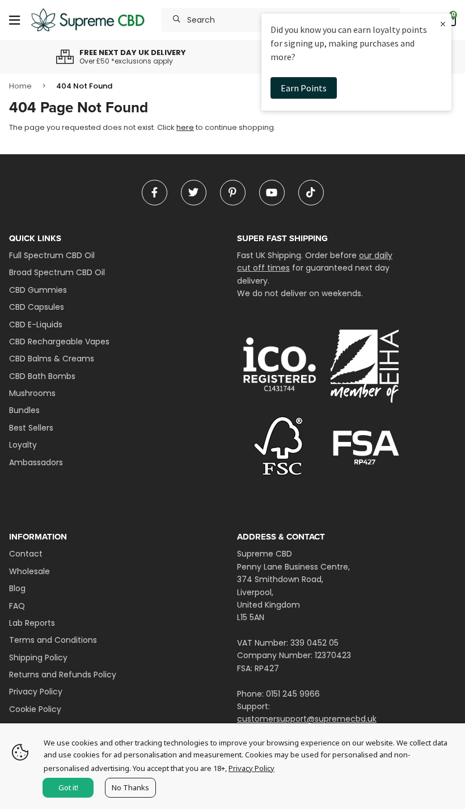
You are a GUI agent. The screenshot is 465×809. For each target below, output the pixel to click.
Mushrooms (32, 393)
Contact (26, 553)
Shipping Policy (38, 657)
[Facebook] (154, 192)
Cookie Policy (35, 709)
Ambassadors (36, 462)
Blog (17, 588)
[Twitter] (193, 192)
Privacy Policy (35, 691)
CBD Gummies (38, 290)
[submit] (177, 20)
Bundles (24, 410)
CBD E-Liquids (35, 324)
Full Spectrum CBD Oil (52, 255)
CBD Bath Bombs (42, 376)
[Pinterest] (233, 192)
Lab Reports (32, 623)
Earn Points (304, 88)
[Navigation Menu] (14, 20)
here (185, 127)
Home (20, 86)
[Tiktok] (311, 192)
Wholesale (29, 571)
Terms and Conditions (53, 640)
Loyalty (23, 444)
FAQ (17, 606)
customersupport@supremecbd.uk (307, 718)
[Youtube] (272, 192)
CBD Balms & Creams (51, 358)
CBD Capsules (36, 307)
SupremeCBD (88, 20)
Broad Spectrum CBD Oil (57, 272)
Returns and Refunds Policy (62, 674)
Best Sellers (31, 427)
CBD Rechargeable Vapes (59, 341)
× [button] (443, 23)
